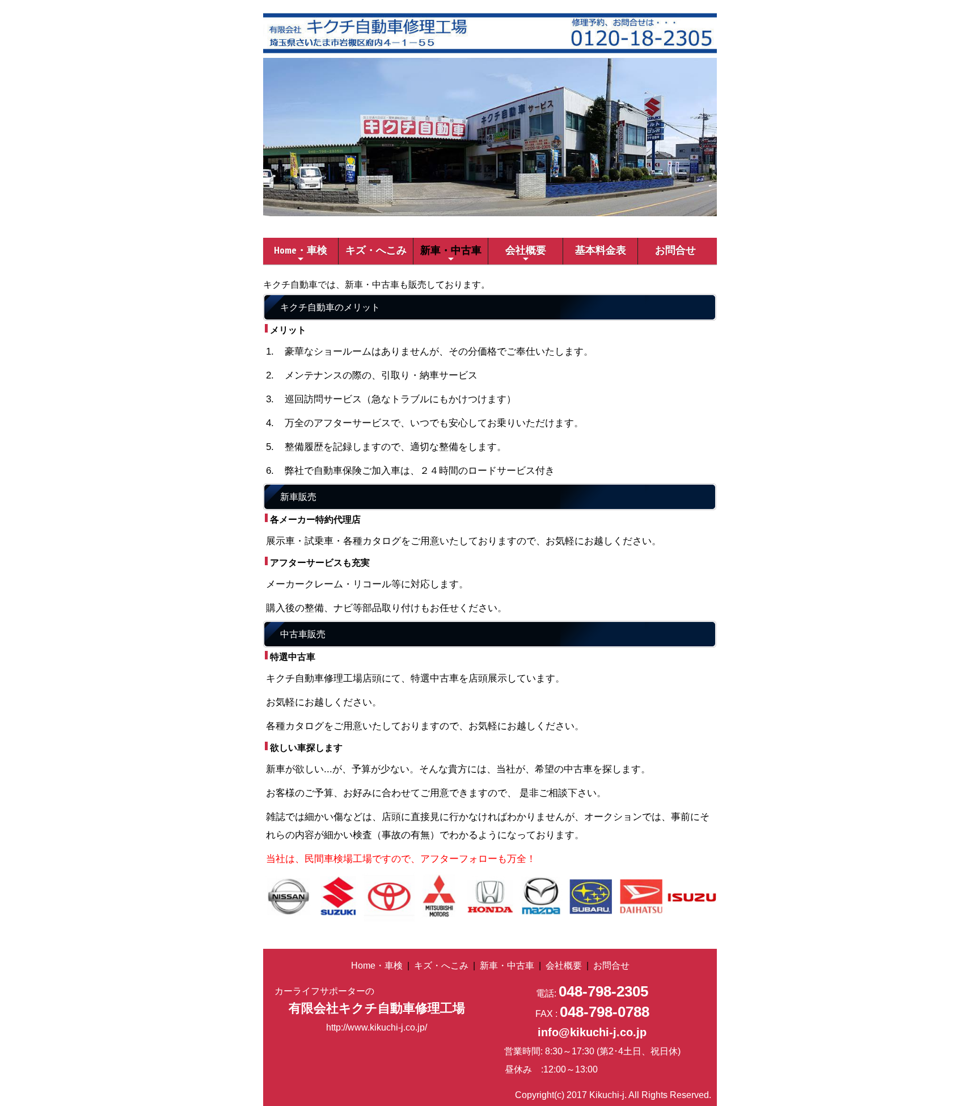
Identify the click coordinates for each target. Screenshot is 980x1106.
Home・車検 (300, 253)
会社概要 (525, 253)
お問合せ (675, 249)
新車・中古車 (450, 253)
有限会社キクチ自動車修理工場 (377, 1008)
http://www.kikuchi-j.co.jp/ (376, 1027)
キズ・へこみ (376, 249)
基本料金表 (600, 249)
